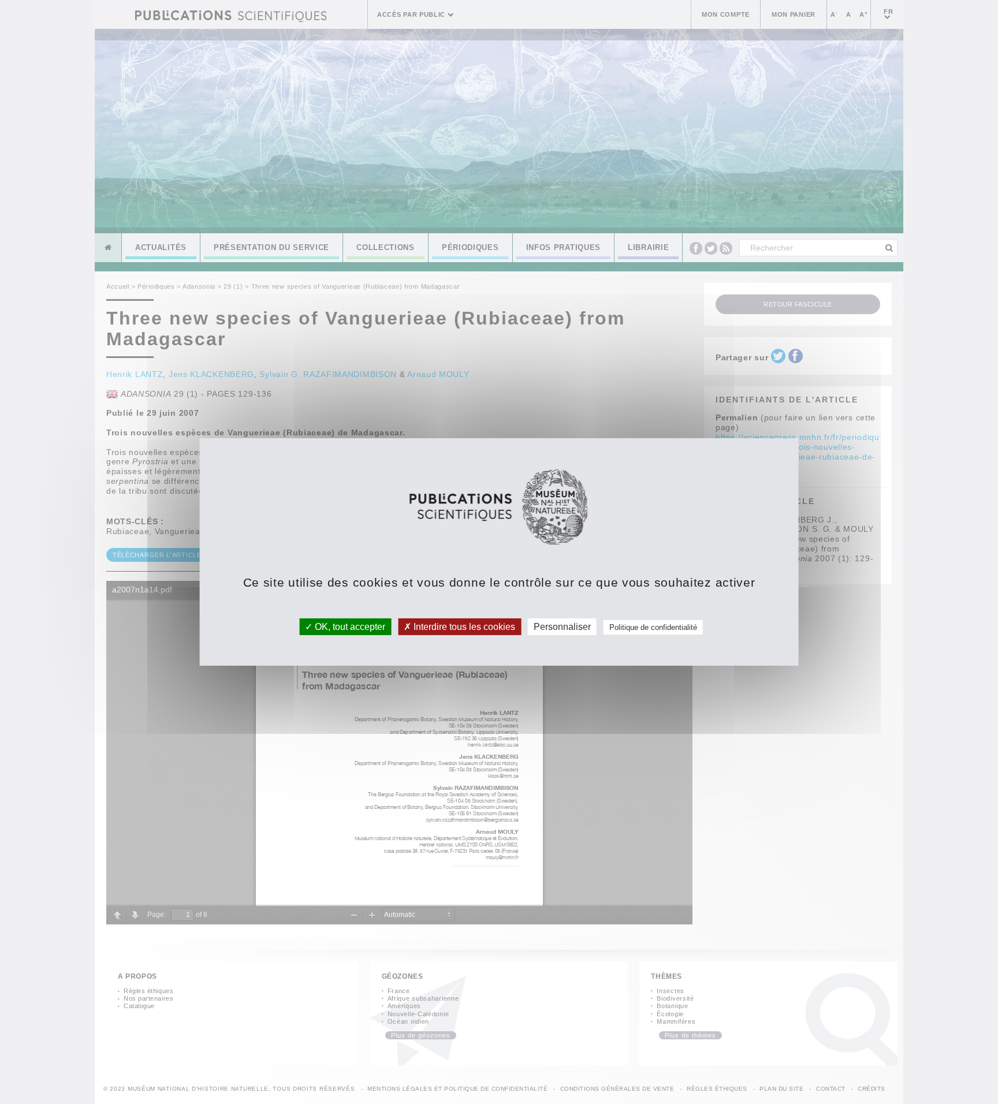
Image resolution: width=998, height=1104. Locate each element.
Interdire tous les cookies (463, 627)
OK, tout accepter (348, 627)
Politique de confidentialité (653, 627)
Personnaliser (562, 627)
